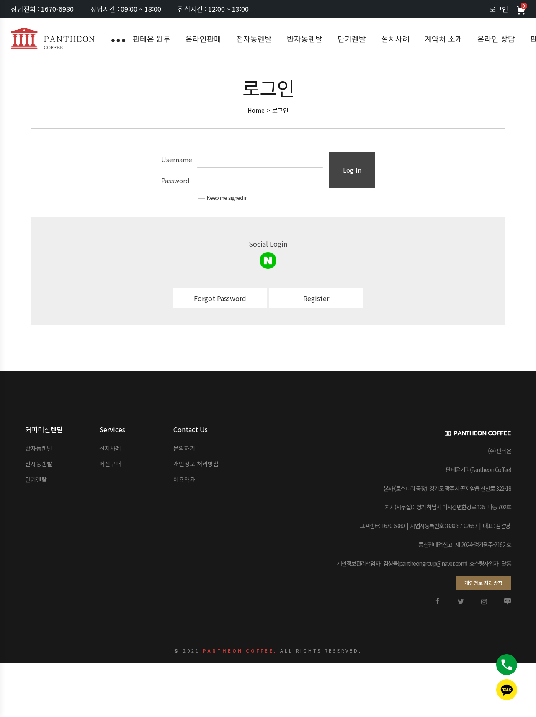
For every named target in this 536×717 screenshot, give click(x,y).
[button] (483, 583)
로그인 (499, 9)
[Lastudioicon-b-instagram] (484, 601)
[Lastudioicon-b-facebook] (437, 601)
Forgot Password (220, 298)
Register (316, 298)
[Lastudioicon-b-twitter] (460, 601)
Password (175, 180)
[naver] (268, 260)
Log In (352, 169)
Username (176, 159)
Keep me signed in (227, 197)
